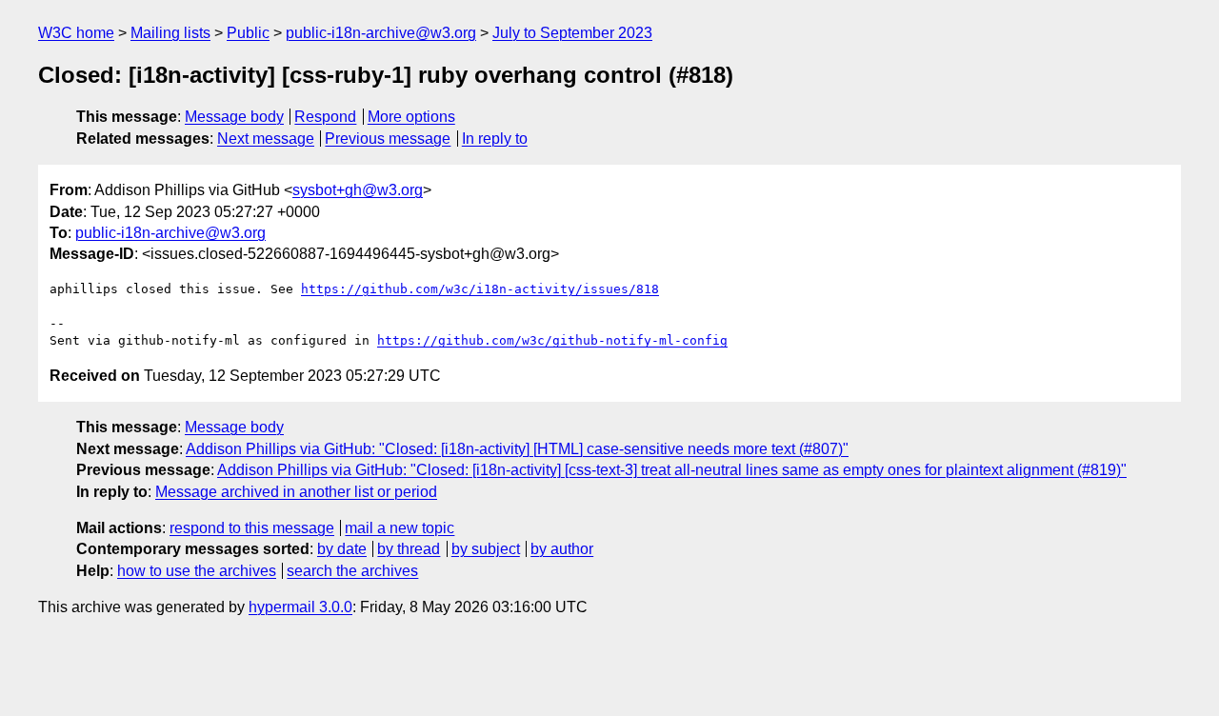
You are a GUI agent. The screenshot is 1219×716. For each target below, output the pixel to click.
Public (248, 33)
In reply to (495, 138)
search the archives (352, 571)
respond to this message (252, 528)
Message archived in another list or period (296, 492)
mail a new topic (399, 528)
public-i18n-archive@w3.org (381, 33)
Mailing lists (170, 33)
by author (561, 549)
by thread (408, 549)
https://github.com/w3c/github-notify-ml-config (552, 340)
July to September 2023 (572, 33)
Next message (265, 138)
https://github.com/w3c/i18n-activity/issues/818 (480, 289)
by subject (485, 549)
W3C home (76, 33)
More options (411, 117)
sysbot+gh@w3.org (357, 190)
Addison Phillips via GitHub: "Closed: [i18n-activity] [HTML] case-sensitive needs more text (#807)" (517, 449)
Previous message (387, 138)
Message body (234, 117)
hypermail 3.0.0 (300, 607)
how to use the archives (196, 571)
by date (342, 549)
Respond (325, 117)
